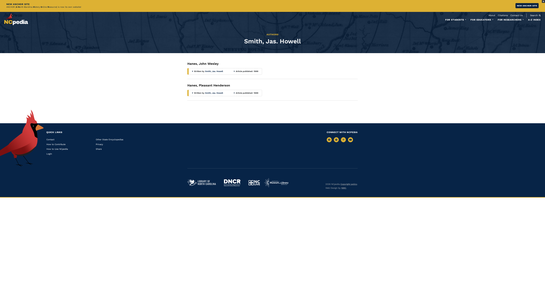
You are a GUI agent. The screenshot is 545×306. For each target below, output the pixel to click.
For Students (454, 20)
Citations (503, 15)
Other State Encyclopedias (109, 139)
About (492, 15)
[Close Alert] (543, 1)
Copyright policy (348, 184)
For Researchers (509, 20)
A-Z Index (534, 19)
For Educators (480, 20)
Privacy (99, 144)
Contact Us (516, 15)
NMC (343, 188)
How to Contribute (56, 144)
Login (49, 154)
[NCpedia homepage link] (16, 19)
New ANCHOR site (527, 6)
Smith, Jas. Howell (214, 71)
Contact (50, 139)
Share (99, 149)
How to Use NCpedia (57, 149)
